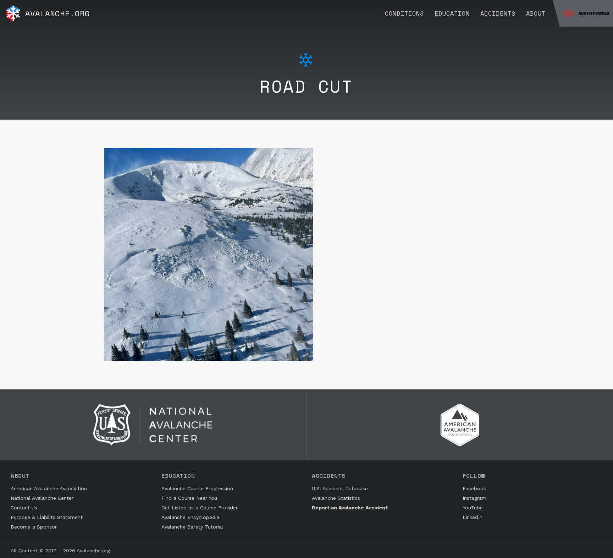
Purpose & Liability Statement (47, 517)
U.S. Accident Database (340, 488)
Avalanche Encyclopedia (190, 517)
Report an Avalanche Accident (350, 507)
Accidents (497, 13)
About (536, 13)
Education (452, 13)
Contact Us (24, 507)
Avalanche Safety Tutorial (192, 527)
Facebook (474, 488)
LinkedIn (472, 517)
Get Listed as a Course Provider (199, 507)
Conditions (404, 13)
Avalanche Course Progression (197, 488)
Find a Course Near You (189, 498)
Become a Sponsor (34, 527)
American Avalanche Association (49, 488)
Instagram (474, 498)
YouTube (473, 507)
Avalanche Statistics (336, 498)
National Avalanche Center (42, 498)
